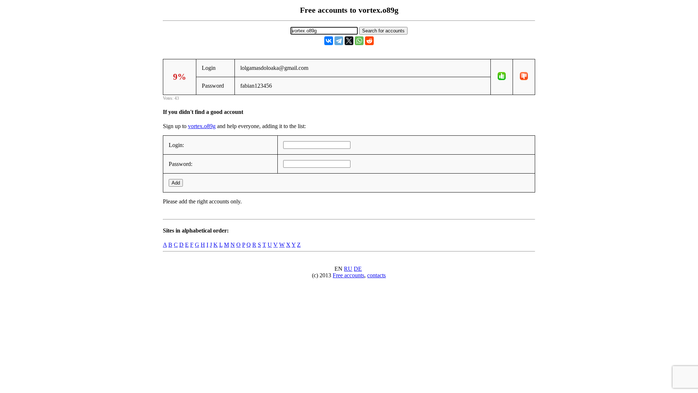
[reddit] (369, 40)
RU (348, 269)
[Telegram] (338, 40)
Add (176, 183)
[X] (349, 40)
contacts (376, 275)
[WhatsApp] (359, 40)
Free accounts (348, 275)
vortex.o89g (202, 126)
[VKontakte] (328, 40)
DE (358, 269)
